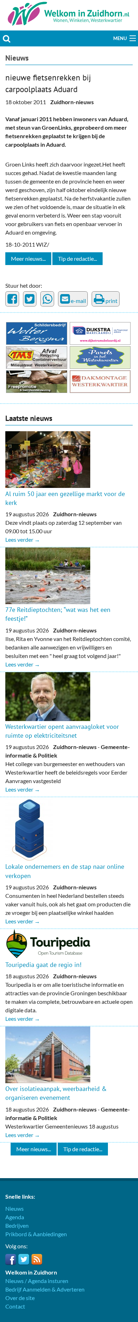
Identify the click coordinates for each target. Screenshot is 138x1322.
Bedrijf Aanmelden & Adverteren (45, 1289)
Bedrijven (17, 1225)
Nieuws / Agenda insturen (36, 1280)
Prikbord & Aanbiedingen (36, 1234)
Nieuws (17, 58)
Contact (15, 1306)
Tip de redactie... (77, 258)
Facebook (10, 1259)
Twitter (23, 1259)
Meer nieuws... (28, 258)
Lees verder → (22, 539)
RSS (36, 1259)
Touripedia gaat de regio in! (43, 965)
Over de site (20, 1297)
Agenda (14, 1217)
